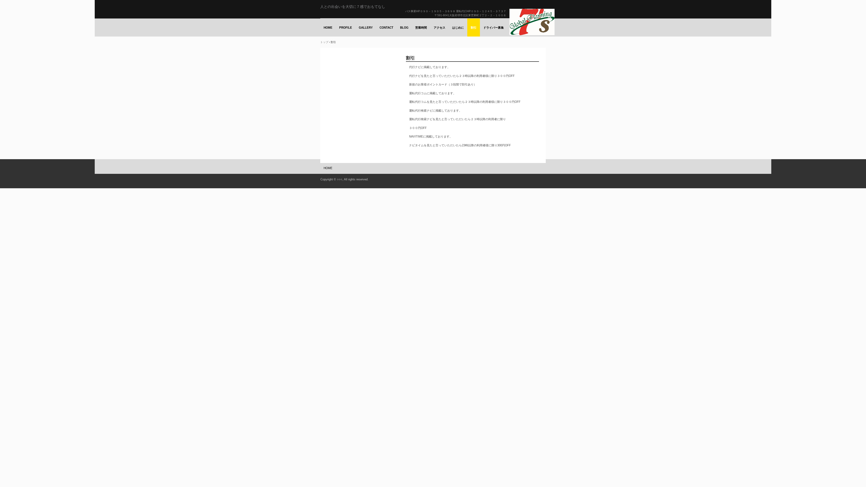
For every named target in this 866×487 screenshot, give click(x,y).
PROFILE (345, 27)
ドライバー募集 (493, 27)
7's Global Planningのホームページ (532, 23)
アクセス (439, 27)
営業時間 (421, 27)
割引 (474, 27)
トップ (324, 42)
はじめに (458, 27)
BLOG (404, 27)
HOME (328, 27)
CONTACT (386, 27)
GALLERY (366, 27)
